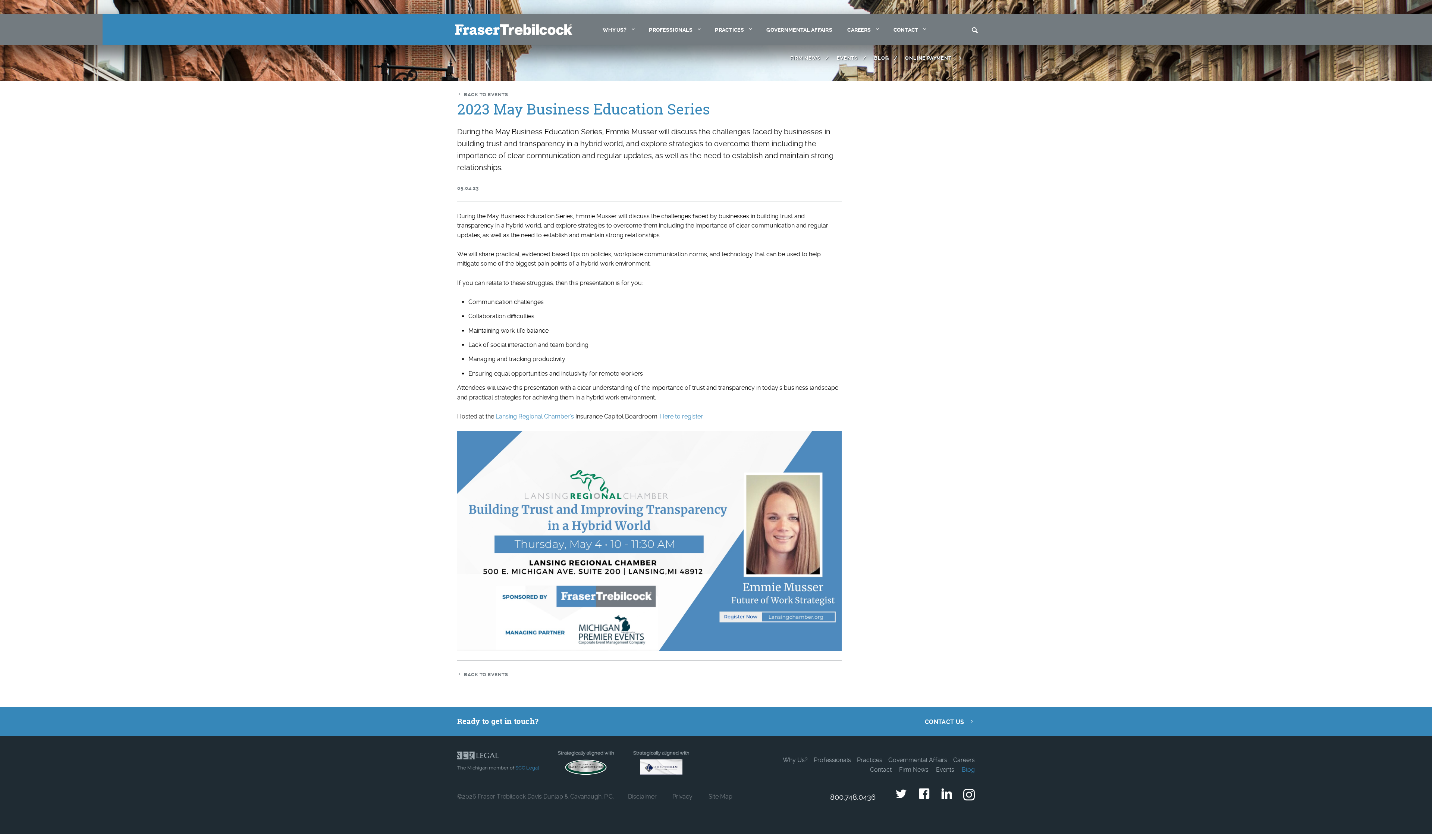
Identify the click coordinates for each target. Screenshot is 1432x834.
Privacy (682, 796)
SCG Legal (527, 768)
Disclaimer (642, 796)
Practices (729, 30)
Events (847, 58)
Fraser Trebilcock (513, 29)
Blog (881, 58)
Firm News (805, 58)
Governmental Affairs (799, 30)
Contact (906, 30)
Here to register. (682, 416)
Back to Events (486, 94)
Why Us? (614, 30)
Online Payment (928, 58)
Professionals (671, 30)
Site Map (720, 796)
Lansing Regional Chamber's (535, 416)
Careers (859, 30)
